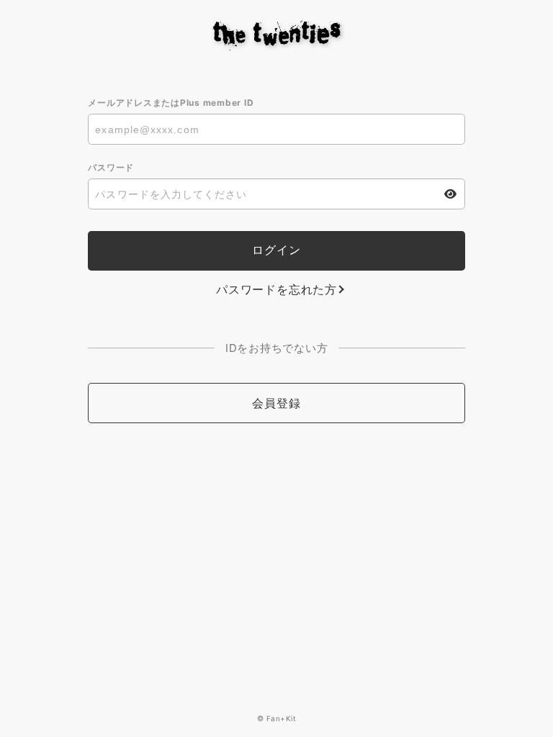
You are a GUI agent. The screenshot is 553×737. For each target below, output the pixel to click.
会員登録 (276, 403)
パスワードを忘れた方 (276, 289)
